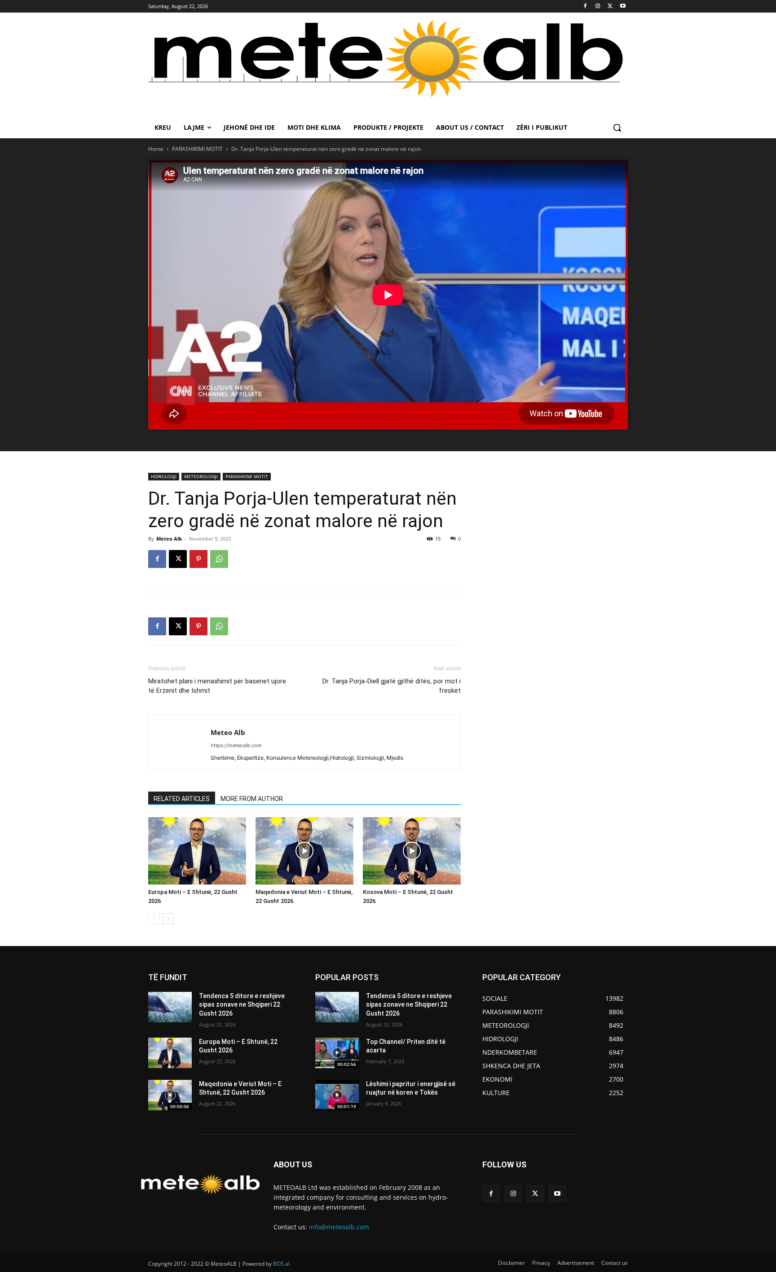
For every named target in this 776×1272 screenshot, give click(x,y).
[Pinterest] (198, 559)
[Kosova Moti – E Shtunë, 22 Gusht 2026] (412, 851)
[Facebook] (585, 6)
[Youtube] (622, 6)
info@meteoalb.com (339, 1227)
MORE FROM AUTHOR (251, 798)
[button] (617, 127)
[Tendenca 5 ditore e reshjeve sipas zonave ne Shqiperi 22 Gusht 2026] (170, 1007)
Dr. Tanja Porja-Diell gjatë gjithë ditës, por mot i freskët (391, 686)
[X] (610, 6)
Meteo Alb (169, 538)
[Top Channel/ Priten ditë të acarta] (337, 1053)
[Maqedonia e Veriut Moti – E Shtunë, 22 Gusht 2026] (304, 851)
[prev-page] (153, 918)
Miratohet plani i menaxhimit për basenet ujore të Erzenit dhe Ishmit (217, 686)
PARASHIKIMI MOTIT (197, 149)
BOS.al (281, 1264)
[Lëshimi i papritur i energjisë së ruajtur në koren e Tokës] (337, 1095)
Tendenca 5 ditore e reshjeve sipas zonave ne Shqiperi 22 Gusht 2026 (242, 1004)
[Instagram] (598, 6)
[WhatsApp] (219, 559)
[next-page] (168, 918)
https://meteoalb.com (236, 745)
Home (155, 149)
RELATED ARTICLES (182, 798)
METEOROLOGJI (201, 476)
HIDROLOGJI (163, 476)
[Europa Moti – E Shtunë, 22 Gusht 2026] (197, 851)
